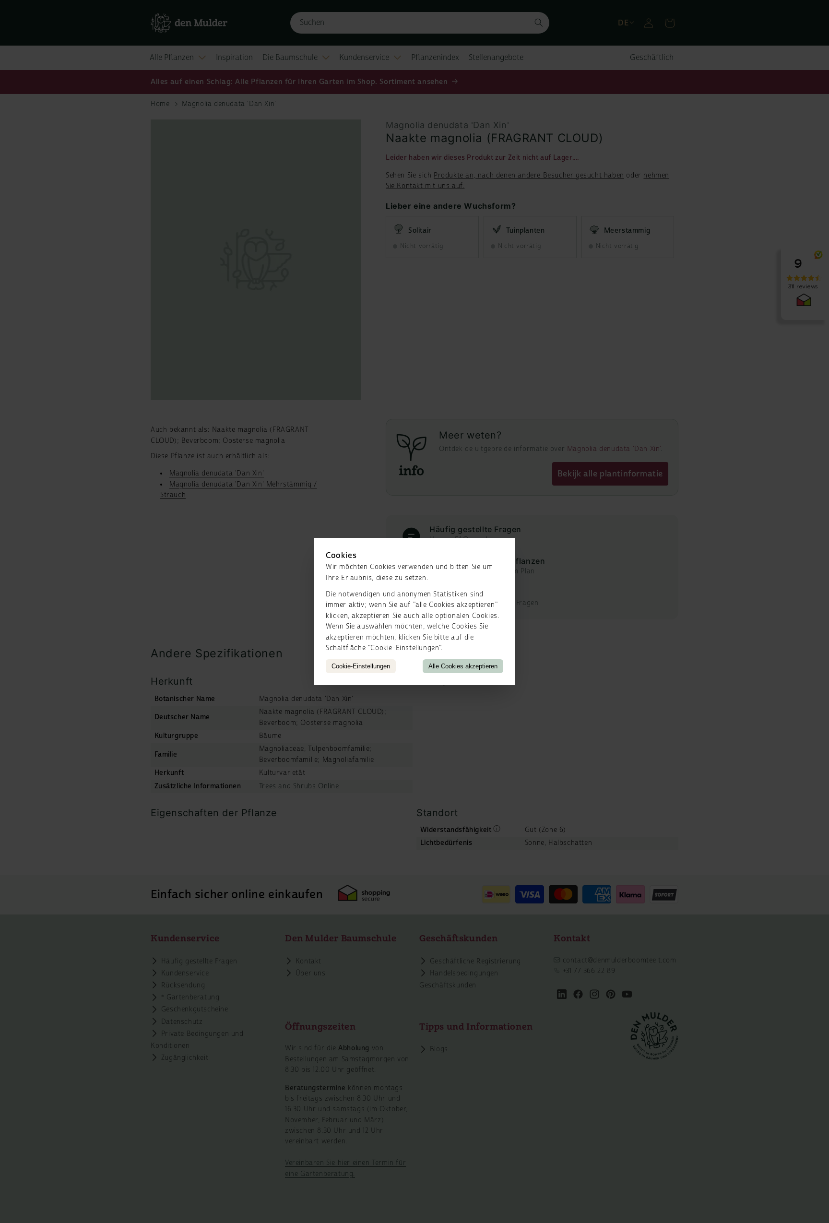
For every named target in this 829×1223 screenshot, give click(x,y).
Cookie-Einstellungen (361, 666)
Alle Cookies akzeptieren (462, 666)
